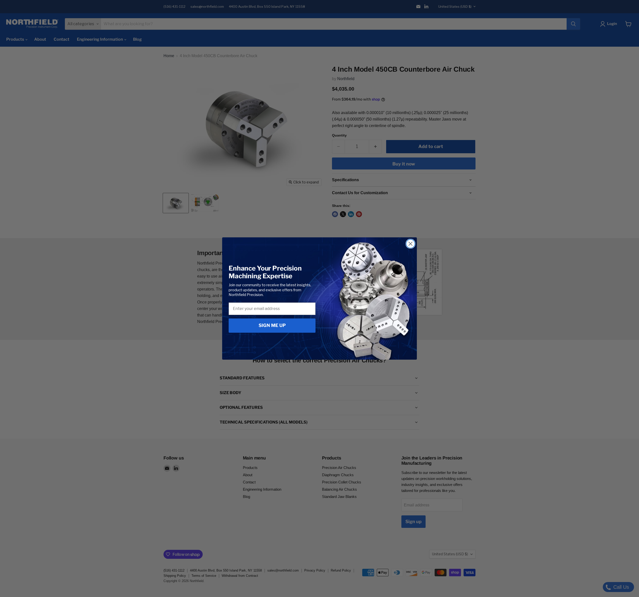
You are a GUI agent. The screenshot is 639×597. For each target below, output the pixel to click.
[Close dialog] (410, 243)
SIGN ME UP (272, 325)
